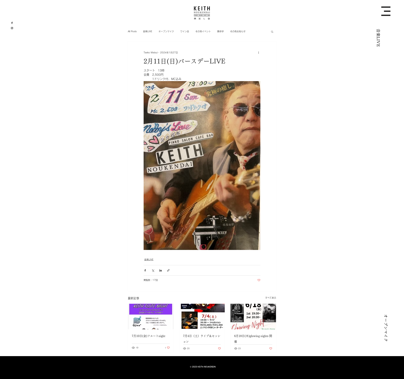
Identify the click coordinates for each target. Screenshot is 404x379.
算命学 (220, 31)
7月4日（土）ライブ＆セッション (201, 339)
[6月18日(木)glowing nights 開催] (253, 316)
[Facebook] (12, 22)
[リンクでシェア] (168, 270)
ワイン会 (184, 31)
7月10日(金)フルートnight (148, 336)
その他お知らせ (238, 31)
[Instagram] (12, 28)
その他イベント (203, 31)
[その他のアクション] (258, 52)
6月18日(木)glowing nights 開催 (253, 339)
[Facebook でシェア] (145, 270)
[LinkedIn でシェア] (160, 270)
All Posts (132, 31)
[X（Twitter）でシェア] (152, 270)
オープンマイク (166, 31)
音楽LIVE (147, 31)
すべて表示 (270, 298)
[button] (385, 11)
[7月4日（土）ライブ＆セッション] (202, 316)
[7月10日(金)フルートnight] (151, 316)
